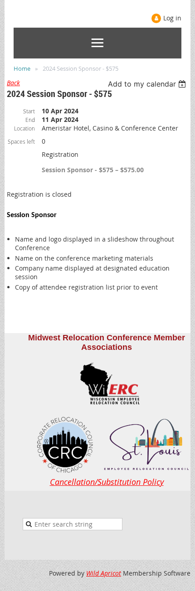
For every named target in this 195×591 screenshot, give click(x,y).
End (30, 119)
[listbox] (148, 83)
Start (29, 111)
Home (22, 68)
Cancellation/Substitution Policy (107, 481)
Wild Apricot (103, 573)
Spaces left (21, 141)
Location (24, 128)
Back (13, 82)
